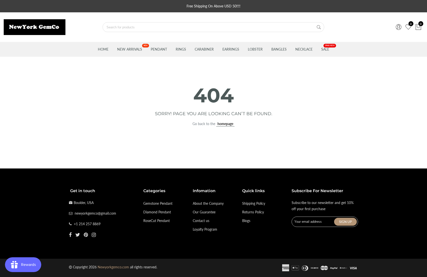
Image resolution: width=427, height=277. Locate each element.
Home (103, 49)
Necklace (304, 49)
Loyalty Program (205, 229)
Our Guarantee (204, 212)
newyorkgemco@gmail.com (95, 213)
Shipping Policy (253, 203)
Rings (181, 49)
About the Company (208, 203)
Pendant (159, 49)
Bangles (279, 49)
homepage (225, 124)
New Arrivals (129, 49)
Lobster (255, 49)
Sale (325, 49)
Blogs (246, 221)
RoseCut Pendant (156, 221)
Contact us (201, 221)
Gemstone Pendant (157, 203)
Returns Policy (253, 212)
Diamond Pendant (157, 212)
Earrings (230, 49)
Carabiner (204, 49)
